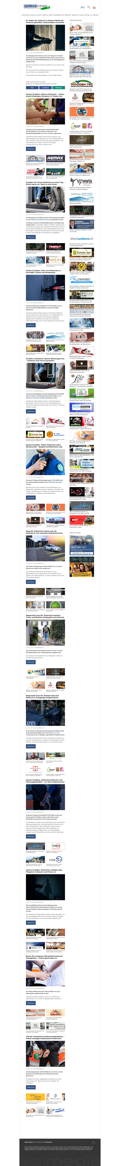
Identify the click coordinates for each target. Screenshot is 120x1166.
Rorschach (68, 15)
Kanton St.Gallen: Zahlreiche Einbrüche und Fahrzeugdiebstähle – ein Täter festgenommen (45, 781)
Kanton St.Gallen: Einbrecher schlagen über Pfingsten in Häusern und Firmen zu (44, 871)
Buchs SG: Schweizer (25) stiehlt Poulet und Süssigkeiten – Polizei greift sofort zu (44, 957)
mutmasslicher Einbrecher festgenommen (39, 144)
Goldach (38, 15)
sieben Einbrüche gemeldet (53, 482)
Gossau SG (45, 15)
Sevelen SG (75, 15)
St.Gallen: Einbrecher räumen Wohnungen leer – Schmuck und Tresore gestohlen (45, 360)
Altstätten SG (26, 15)
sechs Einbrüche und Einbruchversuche (39, 219)
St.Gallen (81, 15)
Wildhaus (95, 15)
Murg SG (51, 15)
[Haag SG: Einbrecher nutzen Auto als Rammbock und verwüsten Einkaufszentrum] (45, 548)
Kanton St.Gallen (48, 133)
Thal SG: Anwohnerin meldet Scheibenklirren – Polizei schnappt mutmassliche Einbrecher (45, 1037)
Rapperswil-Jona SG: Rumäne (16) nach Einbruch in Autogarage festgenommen (42, 696)
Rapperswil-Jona (59, 15)
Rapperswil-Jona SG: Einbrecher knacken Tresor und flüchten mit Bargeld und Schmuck (45, 616)
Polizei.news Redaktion (38, 52)
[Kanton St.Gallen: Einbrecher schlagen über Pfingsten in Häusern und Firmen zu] (45, 887)
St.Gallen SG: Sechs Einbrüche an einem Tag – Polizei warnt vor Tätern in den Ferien (45, 183)
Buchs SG (33, 15)
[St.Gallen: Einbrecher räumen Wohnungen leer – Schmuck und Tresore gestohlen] (45, 376)
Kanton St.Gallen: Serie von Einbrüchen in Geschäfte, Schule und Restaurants (43, 271)
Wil (91, 15)
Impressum (29, 1142)
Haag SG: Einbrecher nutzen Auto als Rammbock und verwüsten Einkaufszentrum (44, 532)
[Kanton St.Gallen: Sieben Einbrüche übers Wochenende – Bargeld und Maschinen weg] (45, 462)
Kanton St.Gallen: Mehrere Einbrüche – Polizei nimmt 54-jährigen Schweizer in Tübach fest (45, 95)
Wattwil (87, 15)
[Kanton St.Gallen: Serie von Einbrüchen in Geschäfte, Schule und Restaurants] (45, 288)
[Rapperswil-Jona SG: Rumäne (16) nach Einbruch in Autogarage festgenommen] (45, 713)
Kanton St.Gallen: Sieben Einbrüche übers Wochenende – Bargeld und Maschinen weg (44, 446)
